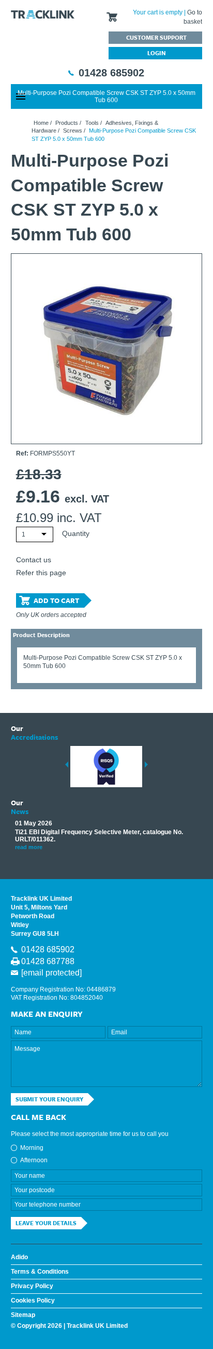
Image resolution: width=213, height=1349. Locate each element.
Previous (66, 764)
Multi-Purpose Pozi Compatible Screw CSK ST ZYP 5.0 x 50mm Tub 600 (106, 96)
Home (41, 123)
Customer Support (156, 37)
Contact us (33, 560)
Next (146, 764)
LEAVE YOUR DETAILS (46, 1222)
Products (66, 123)
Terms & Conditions (40, 1271)
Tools (92, 123)
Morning (31, 1148)
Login (156, 52)
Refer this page (41, 572)
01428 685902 (111, 72)
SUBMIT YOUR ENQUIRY (49, 1099)
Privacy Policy (32, 1286)
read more (28, 847)
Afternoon (34, 1160)
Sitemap (23, 1315)
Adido (19, 1257)
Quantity (75, 533)
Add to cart (56, 600)
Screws (72, 130)
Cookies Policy (33, 1300)
